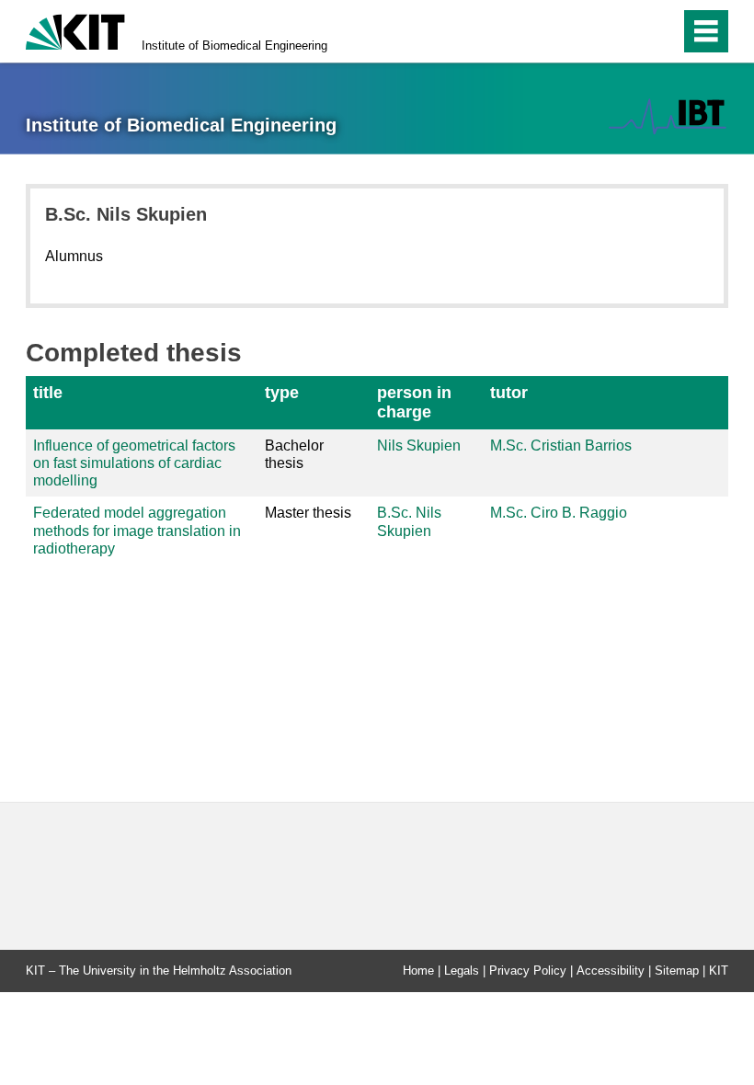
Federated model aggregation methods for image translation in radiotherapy (137, 530)
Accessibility (611, 970)
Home (418, 970)
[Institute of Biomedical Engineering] (667, 116)
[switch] (627, 31)
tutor (509, 392)
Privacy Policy (527, 970)
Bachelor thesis (294, 454)
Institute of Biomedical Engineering (234, 45)
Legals (461, 970)
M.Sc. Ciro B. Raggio (558, 512)
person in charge (414, 402)
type (282, 392)
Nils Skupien (419, 445)
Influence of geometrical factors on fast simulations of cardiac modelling (134, 463)
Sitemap (677, 970)
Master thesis (308, 512)
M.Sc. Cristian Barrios (561, 445)
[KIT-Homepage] (75, 30)
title (48, 392)
